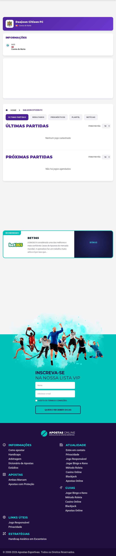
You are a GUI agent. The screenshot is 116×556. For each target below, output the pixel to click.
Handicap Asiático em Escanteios (27, 538)
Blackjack (71, 476)
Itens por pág (94, 126)
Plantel (76, 117)
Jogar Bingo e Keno (77, 463)
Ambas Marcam (17, 479)
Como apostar (16, 450)
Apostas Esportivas (29, 552)
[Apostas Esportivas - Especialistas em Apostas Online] (58, 433)
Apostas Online (74, 480)
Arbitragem (14, 458)
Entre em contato (75, 450)
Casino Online (74, 472)
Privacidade (72, 454)
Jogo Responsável (76, 458)
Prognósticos (58, 117)
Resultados (38, 117)
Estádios (13, 467)
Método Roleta (74, 467)
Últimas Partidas (17, 117)
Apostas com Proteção (21, 484)
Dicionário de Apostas (20, 463)
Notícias (90, 117)
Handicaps (14, 454)
